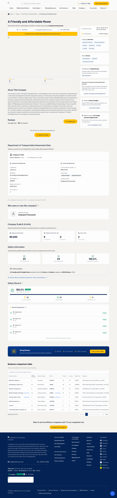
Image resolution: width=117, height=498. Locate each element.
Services (89, 465)
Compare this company (58, 427)
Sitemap (89, 462)
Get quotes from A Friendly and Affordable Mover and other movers (42, 33)
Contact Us (90, 449)
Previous (82, 414)
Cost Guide (57, 446)
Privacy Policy (41, 490)
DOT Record (58, 393)
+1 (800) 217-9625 (85, 3)
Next (107, 414)
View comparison (86, 75)
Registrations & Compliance (69, 490)
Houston (74, 451)
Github (92, 490)
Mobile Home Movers (23, 8)
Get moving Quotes (59, 443)
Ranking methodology (45, 493)
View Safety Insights (94, 108)
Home (11, 8)
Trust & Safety (91, 446)
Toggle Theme (4, 497)
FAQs (73, 8)
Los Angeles (75, 445)
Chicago (74, 448)
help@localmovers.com (16, 462)
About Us (89, 440)
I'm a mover (93, 8)
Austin (73, 460)
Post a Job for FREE (98, 351)
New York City (75, 442)
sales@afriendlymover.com (44, 29)
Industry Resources (59, 458)
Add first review (43, 135)
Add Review (71, 121)
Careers (89, 443)
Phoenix (74, 454)
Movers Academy (59, 461)
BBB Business (84, 490)
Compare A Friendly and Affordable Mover (95, 93)
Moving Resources (50, 8)
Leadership (90, 459)
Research (89, 456)
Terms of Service (53, 490)
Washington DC (76, 457)
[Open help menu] (112, 493)
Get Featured (58, 454)
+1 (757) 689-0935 (64, 29)
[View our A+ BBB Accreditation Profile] (20, 479)
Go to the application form (95, 125)
